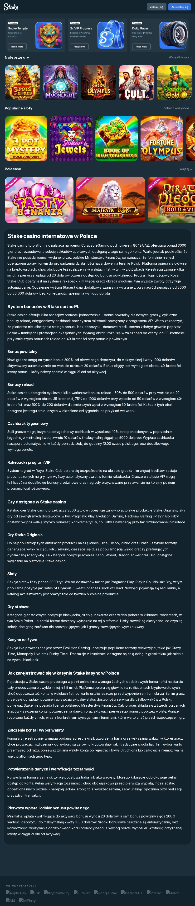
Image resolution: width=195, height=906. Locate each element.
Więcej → (186, 169)
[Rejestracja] (179, 6)
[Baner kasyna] (97, 35)
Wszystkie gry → (181, 57)
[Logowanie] (156, 6)
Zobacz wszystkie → (178, 108)
